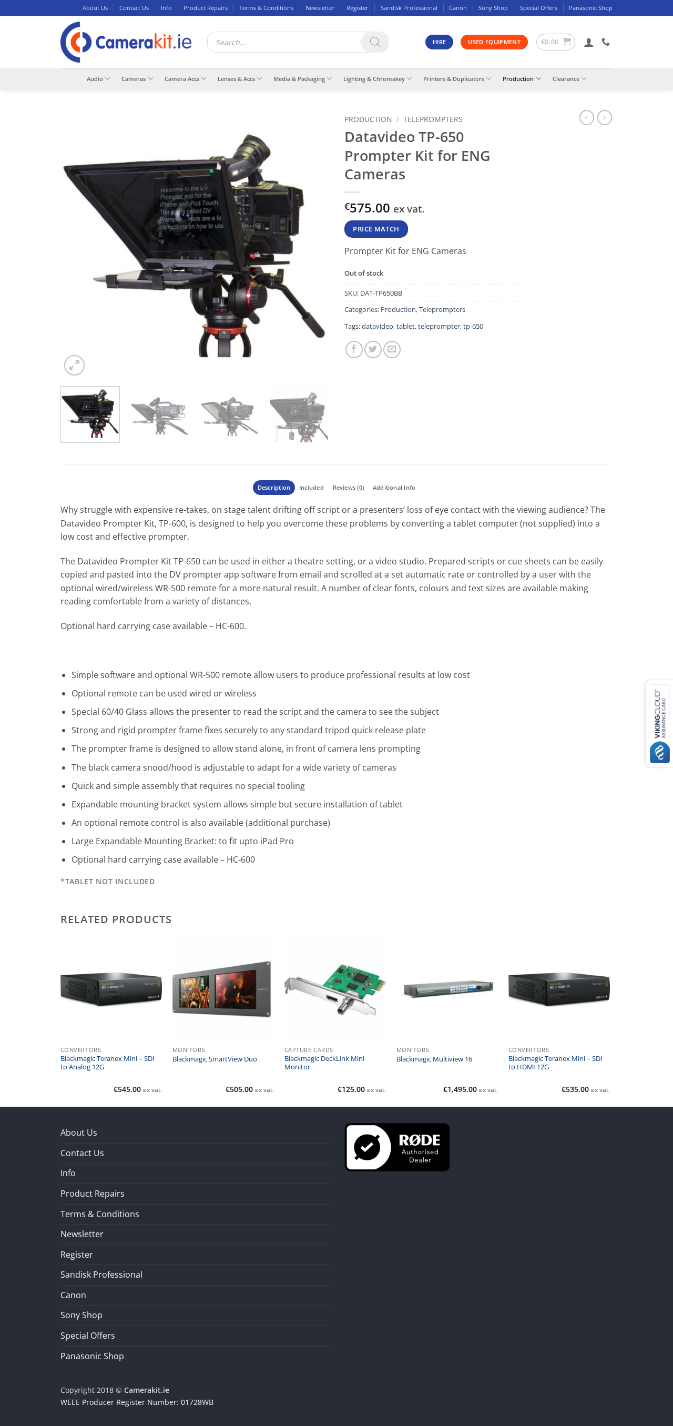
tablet (405, 326)
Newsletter (320, 8)
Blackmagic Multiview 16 (434, 1059)
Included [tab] (311, 487)
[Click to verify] (397, 1146)
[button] (556, 42)
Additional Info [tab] (394, 487)
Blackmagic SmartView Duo (214, 1059)
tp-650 (473, 326)
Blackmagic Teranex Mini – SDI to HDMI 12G (555, 1063)
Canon (458, 8)
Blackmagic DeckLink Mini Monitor (324, 1063)
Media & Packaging (299, 79)
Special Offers (538, 8)
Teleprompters (433, 119)
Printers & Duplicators (453, 79)
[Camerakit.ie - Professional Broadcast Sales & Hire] (125, 42)
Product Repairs (205, 8)
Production (518, 79)
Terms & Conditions (266, 8)
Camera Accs (182, 79)
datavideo (377, 326)
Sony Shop (493, 8)
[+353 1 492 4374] (607, 42)
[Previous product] (604, 117)
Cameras (133, 79)
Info (166, 8)
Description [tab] (274, 487)
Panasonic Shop (591, 8)
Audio (95, 79)
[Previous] (78, 244)
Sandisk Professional (409, 8)
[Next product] (586, 117)
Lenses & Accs (236, 79)
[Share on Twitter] (373, 349)
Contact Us (134, 8)
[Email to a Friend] (392, 349)
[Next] (310, 244)
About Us (95, 8)
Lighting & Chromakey (374, 79)
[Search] (375, 42)
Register (357, 8)
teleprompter (439, 326)
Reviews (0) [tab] (348, 487)
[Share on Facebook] (354, 349)
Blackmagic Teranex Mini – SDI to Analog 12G (107, 1063)
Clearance (566, 79)
